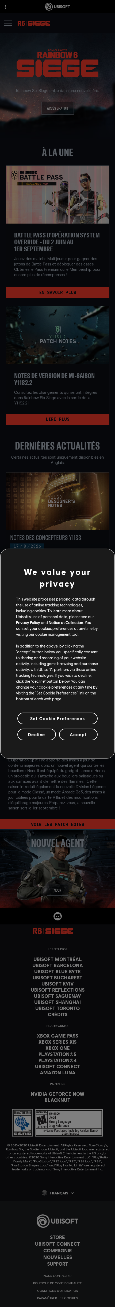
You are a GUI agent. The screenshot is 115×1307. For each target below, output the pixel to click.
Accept (78, 734)
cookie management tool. (57, 634)
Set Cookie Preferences (57, 718)
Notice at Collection (66, 622)
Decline (36, 734)
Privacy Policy (28, 622)
